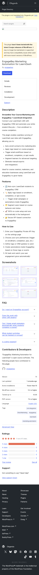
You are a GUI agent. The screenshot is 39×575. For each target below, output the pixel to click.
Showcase (25, 491)
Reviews (7, 86)
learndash (33, 417)
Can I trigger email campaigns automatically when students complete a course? (13, 325)
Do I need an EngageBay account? (15, 310)
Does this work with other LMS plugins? (9, 316)
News (4, 494)
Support (7, 103)
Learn (4, 508)
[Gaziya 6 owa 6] (34, 291)
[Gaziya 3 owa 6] (16, 280)
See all (34, 462)
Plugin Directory (7, 9)
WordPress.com (9, 526)
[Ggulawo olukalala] (35, 3)
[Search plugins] (24, 24)
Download (7, 73)
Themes (24, 494)
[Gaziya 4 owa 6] (34, 280)
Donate (24, 516)
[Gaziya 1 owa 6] (16, 269)
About (4, 491)
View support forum (9, 478)
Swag (24, 519)
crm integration (31, 408)
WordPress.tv (8, 519)
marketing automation (29, 421)
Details (6, 81)
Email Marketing (22, 412)
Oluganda (10, 547)
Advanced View (8, 427)
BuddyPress (7, 537)
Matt (5, 530)
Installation (8, 92)
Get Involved (26, 508)
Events (23, 512)
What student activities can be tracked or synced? (12, 334)
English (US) (33, 403)
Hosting (5, 498)
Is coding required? (9, 342)
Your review (6, 462)
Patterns (24, 502)
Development (9, 97)
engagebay (9, 67)
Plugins (23, 498)
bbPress (6, 533)
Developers (6, 516)
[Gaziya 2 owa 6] (34, 269)
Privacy (5, 502)
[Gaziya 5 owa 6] (16, 291)
